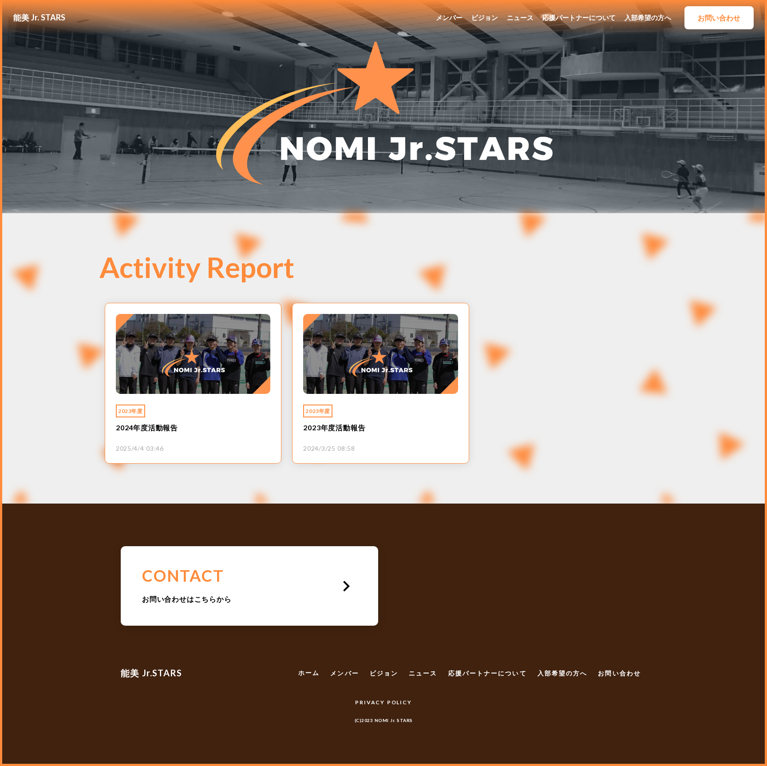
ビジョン (484, 17)
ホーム (309, 672)
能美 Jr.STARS (151, 672)
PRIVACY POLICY (383, 702)
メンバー (449, 17)
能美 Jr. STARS (39, 17)
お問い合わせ (619, 673)
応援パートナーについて (579, 17)
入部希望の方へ (648, 17)
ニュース (520, 17)
